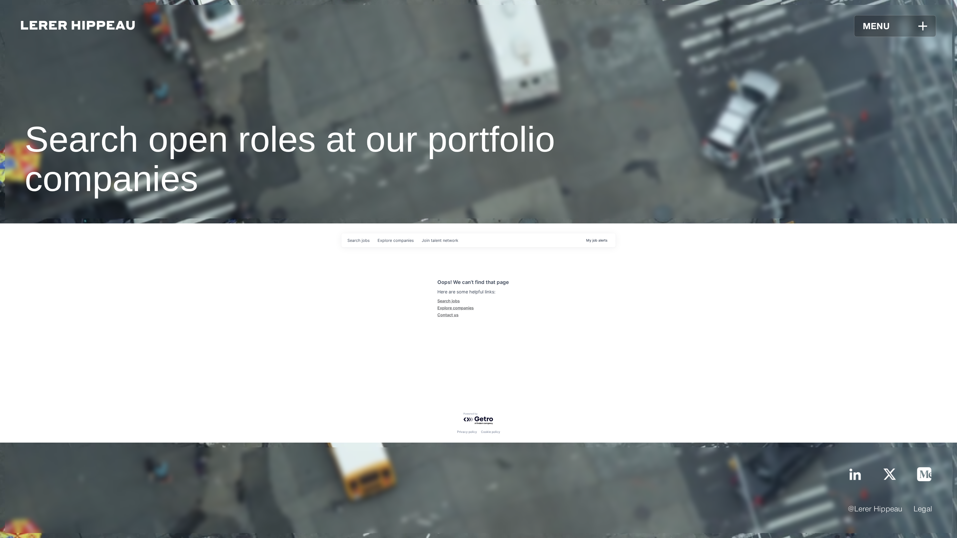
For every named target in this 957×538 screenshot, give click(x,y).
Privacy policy (467, 432)
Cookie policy (490, 432)
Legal (923, 509)
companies (396, 240)
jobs (358, 240)
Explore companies (455, 307)
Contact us (448, 314)
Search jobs (448, 300)
